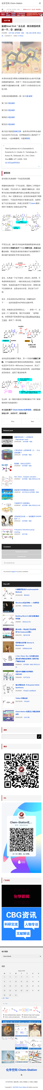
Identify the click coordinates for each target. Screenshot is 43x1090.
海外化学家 (26, 635)
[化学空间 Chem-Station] (12, 3)
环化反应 (26, 690)
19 (27, 986)
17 (16, 986)
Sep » (7, 998)
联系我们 (25, 1082)
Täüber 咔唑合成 (21, 698)
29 (4, 995)
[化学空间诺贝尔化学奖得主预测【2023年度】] (8, 1030)
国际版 (35, 1082)
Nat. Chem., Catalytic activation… (26, 477)
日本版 (31, 1082)
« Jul (3, 998)
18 (21, 986)
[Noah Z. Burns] (35, 1030)
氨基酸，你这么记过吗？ (22, 463)
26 (27, 990)
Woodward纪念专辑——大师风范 (27, 603)
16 (10, 986)
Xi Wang (20, 36)
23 (10, 990)
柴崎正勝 (17, 131)
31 (16, 995)
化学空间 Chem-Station (21, 1069)
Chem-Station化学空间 (22, 410)
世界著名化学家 (27, 606)
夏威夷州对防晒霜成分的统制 (24, 490)
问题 (27, 96)
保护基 (34, 33)
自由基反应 (32, 690)
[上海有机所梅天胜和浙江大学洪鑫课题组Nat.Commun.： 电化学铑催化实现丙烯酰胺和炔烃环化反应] (21, 1030)
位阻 (30, 33)
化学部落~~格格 (19, 33)
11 (21, 981)
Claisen (33, 203)
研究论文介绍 (36, 479)
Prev (12, 421)
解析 (31, 96)
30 (10, 995)
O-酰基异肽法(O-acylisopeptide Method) (27, 590)
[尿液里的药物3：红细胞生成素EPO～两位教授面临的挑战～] (8, 1057)
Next (32, 421)
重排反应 (26, 595)
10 (16, 981)
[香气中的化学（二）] (35, 1057)
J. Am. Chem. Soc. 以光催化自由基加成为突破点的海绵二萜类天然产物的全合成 (27, 658)
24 (16, 990)
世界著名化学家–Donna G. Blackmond (25, 644)
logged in (14, 571)
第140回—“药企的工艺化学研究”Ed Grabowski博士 (26, 630)
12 (27, 981)
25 (21, 990)
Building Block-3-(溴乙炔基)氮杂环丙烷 (27, 617)
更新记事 (16, 1082)
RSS (21, 1074)
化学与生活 (25, 492)
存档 (21, 1082)
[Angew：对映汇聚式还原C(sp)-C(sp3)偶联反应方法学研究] (21, 1013)
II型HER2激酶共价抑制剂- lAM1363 (24, 673)
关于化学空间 (9, 1082)
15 (4, 986)
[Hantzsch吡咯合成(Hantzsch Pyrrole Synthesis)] (8, 1038)
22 (4, 990)
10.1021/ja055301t (12, 163)
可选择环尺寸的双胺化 (22, 503)
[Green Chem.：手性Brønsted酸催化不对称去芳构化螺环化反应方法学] (21, 1043)
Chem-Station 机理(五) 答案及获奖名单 (28, 713)
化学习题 (11, 33)
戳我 (28, 138)
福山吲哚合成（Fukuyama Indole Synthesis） (27, 686)
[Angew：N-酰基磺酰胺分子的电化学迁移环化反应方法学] (35, 1043)
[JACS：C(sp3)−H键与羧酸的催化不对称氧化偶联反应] (21, 1057)
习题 (27, 33)
